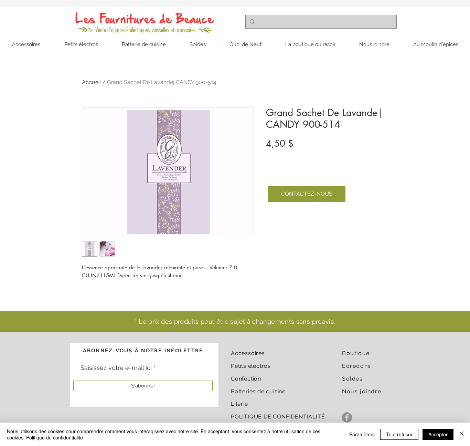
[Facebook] (347, 417)
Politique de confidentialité (54, 437)
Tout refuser (399, 434)
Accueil (91, 82)
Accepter (438, 434)
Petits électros (251, 366)
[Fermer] (462, 434)
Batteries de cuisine (258, 391)
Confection (246, 378)
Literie (239, 404)
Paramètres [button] (362, 434)
